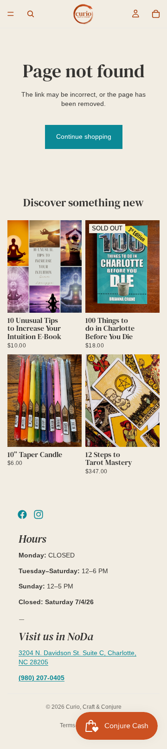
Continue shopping (83, 136)
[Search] (30, 14)
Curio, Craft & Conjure (94, 707)
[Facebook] (22, 514)
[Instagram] (38, 514)
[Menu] (10, 14)
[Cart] (156, 14)
